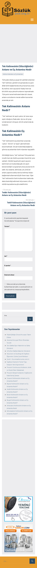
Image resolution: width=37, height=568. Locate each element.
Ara (5, 315)
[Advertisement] (18, 43)
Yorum (7, 226)
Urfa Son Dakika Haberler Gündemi (18, 351)
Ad (5, 256)
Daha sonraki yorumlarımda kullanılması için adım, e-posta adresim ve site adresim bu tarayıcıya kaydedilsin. (18, 286)
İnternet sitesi (9, 275)
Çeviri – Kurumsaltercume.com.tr (18, 359)
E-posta (7, 265)
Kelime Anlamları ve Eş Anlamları (13, 74)
